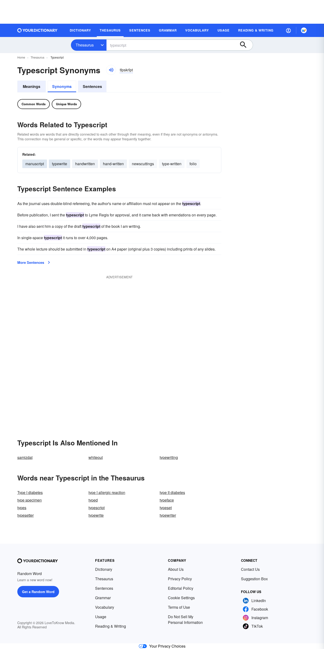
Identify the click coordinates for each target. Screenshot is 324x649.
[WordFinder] (304, 30)
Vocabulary (104, 607)
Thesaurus (85, 45)
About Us (176, 569)
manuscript (34, 163)
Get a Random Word (38, 591)
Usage (100, 616)
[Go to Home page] (37, 30)
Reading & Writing (110, 626)
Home (21, 57)
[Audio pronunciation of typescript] (111, 70)
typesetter (25, 515)
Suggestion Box (254, 578)
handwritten (85, 163)
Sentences (92, 86)
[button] (288, 30)
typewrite (59, 163)
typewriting (169, 457)
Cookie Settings (181, 597)
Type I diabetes (30, 492)
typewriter (168, 515)
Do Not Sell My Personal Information (185, 619)
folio (193, 163)
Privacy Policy (180, 578)
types (21, 507)
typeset (166, 507)
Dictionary (103, 569)
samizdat (24, 457)
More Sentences (30, 262)
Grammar (103, 597)
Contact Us (250, 569)
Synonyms (62, 86)
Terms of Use (179, 607)
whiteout (95, 457)
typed (93, 500)
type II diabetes (172, 492)
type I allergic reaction (106, 492)
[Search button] (245, 45)
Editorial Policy (180, 588)
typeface (167, 500)
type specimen (29, 500)
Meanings (31, 86)
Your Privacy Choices (167, 646)
